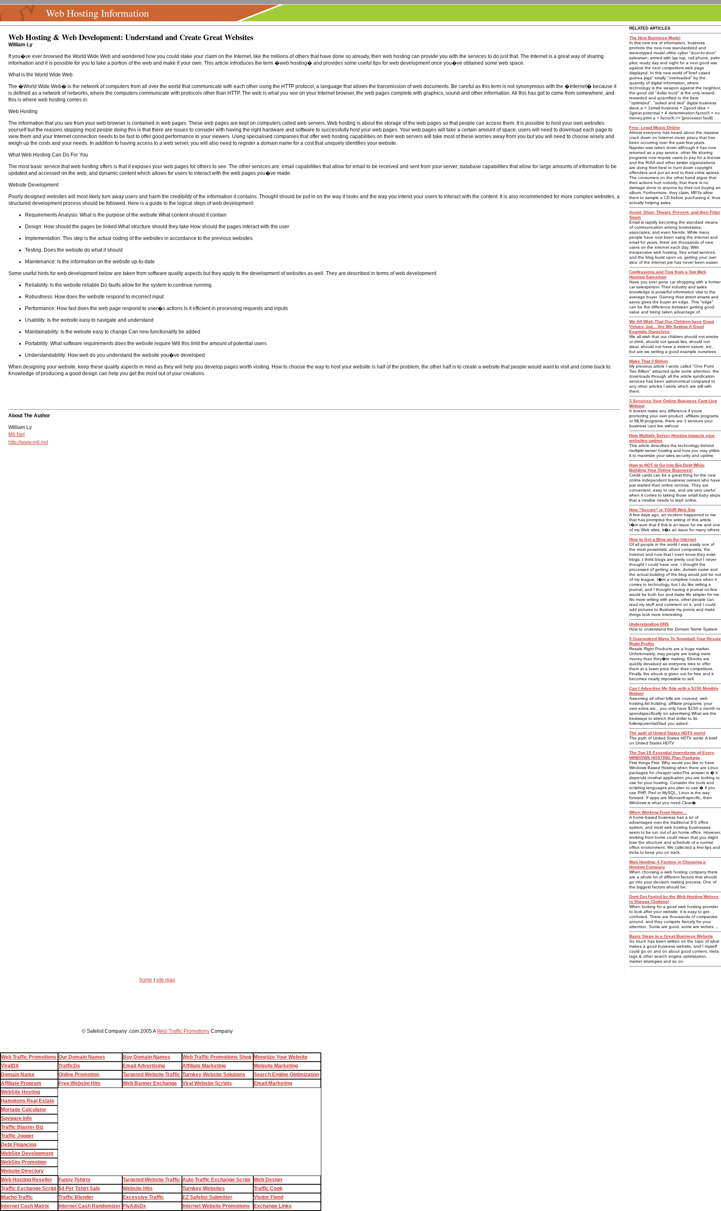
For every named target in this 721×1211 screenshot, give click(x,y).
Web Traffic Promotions (183, 1031)
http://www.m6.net (28, 442)
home (145, 980)
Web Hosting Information (97, 13)
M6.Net (16, 434)
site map (165, 980)
